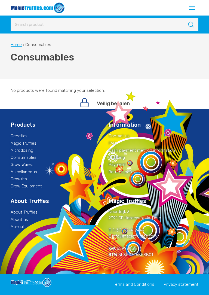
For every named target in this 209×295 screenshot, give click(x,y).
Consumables (23, 157)
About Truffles (24, 212)
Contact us (119, 135)
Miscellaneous (24, 171)
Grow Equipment (26, 186)
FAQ (112, 143)
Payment (117, 164)
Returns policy (122, 171)
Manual (17, 226)
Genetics (19, 135)
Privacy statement (181, 284)
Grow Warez (22, 164)
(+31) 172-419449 (128, 230)
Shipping (117, 157)
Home (16, 44)
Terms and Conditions (133, 284)
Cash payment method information (142, 150)
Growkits (19, 179)
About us (19, 219)
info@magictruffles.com (134, 236)
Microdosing (22, 150)
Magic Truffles (23, 143)
